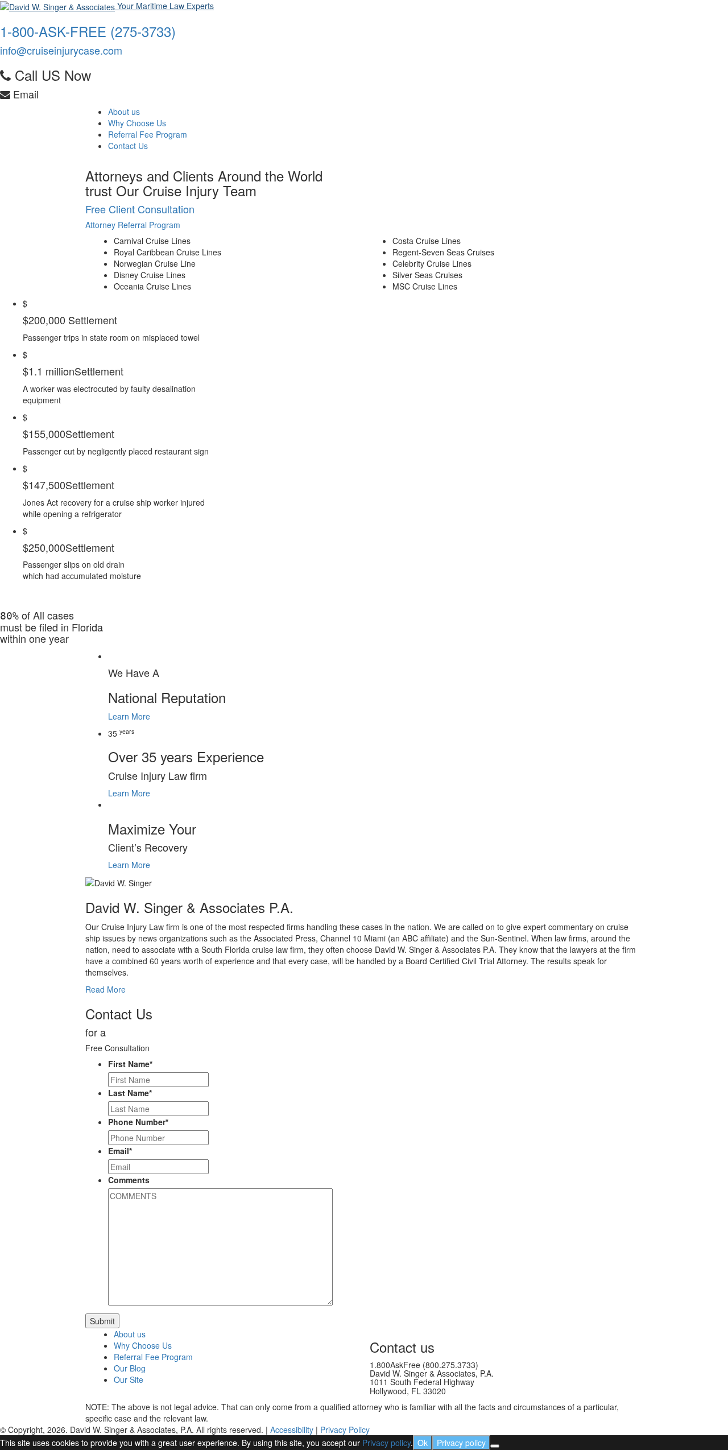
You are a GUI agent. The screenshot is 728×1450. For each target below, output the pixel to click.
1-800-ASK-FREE (88, 31)
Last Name (130, 1092)
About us (124, 111)
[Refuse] (494, 1446)
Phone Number (138, 1121)
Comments (129, 1179)
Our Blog (130, 1368)
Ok (422, 1442)
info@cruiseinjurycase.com (61, 50)
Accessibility (291, 1429)
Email (120, 1150)
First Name (130, 1063)
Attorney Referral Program (132, 224)
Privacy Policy (345, 1429)
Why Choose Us (137, 123)
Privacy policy (386, 1442)
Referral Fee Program (147, 134)
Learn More (129, 716)
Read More (105, 989)
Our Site (128, 1379)
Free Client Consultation (140, 208)
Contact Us (128, 145)
